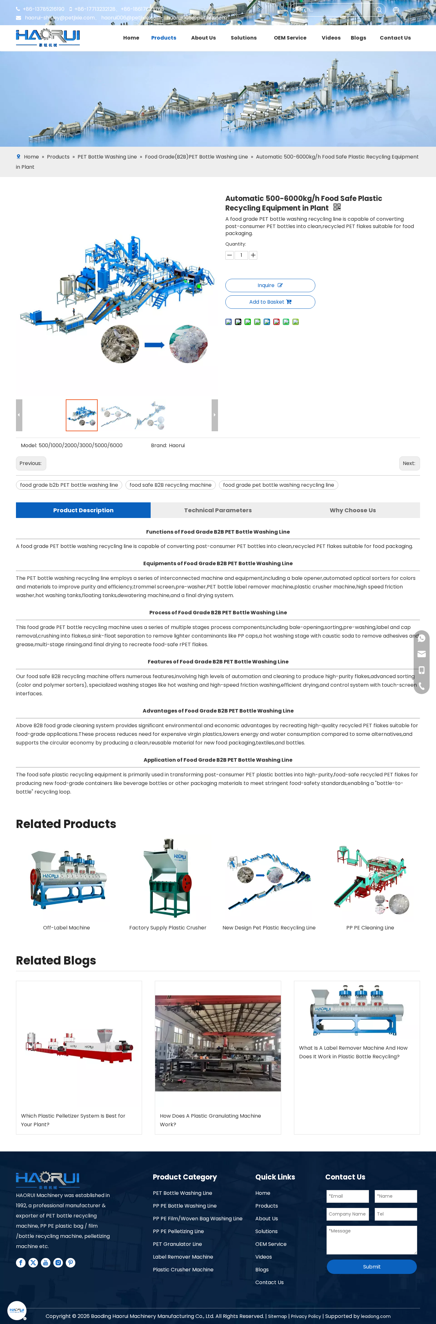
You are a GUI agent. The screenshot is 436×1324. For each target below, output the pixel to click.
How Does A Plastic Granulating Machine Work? (210, 1120)
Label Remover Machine (183, 1257)
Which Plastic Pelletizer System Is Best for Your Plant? (73, 1120)
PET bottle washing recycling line (91, 546)
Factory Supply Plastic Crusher (269, 927)
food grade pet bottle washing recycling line (278, 485)
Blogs (262, 1269)
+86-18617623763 (142, 9)
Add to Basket (266, 302)
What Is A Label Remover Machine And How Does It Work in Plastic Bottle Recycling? (353, 1052)
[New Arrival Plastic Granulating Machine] (67, 878)
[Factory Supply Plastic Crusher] (269, 878)
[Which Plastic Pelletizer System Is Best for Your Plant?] (79, 1043)
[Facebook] (21, 1263)
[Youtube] (45, 1263)
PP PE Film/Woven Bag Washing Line (198, 1218)
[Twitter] (33, 1263)
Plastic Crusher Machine (183, 1269)
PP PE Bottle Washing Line (185, 1205)
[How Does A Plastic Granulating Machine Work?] (218, 1043)
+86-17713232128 (95, 9)
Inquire (266, 285)
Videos (263, 1257)
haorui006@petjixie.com (131, 17)
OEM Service (271, 1244)
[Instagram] (58, 1263)
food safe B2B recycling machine (171, 485)
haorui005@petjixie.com (197, 17)
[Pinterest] (70, 1263)
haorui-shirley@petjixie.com (62, 17)
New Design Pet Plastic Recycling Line (370, 927)
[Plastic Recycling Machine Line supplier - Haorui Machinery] (48, 1180)
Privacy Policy (306, 1316)
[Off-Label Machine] (168, 878)
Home (262, 1193)
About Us (266, 1218)
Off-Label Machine (167, 927)
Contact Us (269, 1282)
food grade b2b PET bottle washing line (69, 485)
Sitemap (277, 1316)
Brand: (159, 445)
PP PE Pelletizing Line (178, 1231)
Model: (29, 445)
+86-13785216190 (40, 9)
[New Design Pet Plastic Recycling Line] (370, 878)
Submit (372, 1266)
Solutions (266, 1231)
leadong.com (376, 1316)
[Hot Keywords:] (379, 10)
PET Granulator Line (177, 1244)
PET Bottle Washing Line (182, 1193)
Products (266, 1205)
